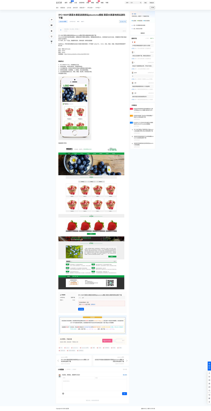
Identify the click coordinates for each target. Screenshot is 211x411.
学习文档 (90, 7)
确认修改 (125, 374)
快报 (102, 2)
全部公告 (143, 33)
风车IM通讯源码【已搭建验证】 (144, 48)
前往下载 (124, 21)
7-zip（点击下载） (89, 329)
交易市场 (81, 2)
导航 (97, 2)
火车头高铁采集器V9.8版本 (143, 69)
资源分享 (82, 7)
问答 (87, 2)
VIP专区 (97, 7)
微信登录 (140, 20)
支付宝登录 (147, 20)
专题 (107, 2)
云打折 (86, 320)
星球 (70, 2)
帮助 (92, 2)
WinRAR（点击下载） (109, 329)
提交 (125, 393)
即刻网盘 (81, 309)
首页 (66, 2)
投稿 (153, 7)
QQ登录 (134, 20)
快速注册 (152, 2)
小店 (75, 2)
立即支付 (93, 304)
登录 (145, 2)
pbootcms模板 (63, 21)
